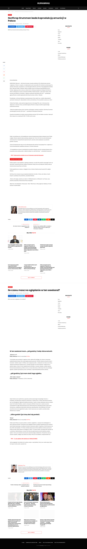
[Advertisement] (31, 70)
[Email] (4, 81)
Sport (56, 8)
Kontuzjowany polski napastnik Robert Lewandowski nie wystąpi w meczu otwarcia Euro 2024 (15, 266)
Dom (23, 8)
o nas (59, 51)
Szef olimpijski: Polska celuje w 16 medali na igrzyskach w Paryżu (15, 246)
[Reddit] (4, 75)
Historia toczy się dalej (16, 159)
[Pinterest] (4, 72)
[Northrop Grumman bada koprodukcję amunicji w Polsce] (31, 44)
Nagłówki (28, 8)
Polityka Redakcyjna (61, 57)
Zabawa (10, 287)
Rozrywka (62, 8)
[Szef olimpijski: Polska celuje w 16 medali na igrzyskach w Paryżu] (15, 239)
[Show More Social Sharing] (35, 26)
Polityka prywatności (62, 59)
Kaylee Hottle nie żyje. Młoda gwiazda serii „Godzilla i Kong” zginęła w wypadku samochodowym (15, 504)
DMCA (59, 55)
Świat (34, 8)
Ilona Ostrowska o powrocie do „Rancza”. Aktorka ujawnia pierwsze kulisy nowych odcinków (31, 504)
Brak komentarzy (19, 23)
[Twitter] (4, 68)
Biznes (39, 8)
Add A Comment (31, 277)
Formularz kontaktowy (62, 53)
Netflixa (28, 419)
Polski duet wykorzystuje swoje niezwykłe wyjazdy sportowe (46, 246)
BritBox (28, 356)
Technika (50, 8)
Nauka (44, 8)
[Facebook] (4, 65)
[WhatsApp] (4, 78)
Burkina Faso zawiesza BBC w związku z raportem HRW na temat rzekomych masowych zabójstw (42, 227)
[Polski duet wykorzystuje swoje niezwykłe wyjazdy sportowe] (47, 239)
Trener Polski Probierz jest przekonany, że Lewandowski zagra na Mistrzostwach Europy (30, 266)
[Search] (78, 8)
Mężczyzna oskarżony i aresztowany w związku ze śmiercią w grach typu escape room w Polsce (30, 521)
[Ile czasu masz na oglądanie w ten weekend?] (31, 314)
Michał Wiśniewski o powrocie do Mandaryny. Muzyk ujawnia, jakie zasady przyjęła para (47, 504)
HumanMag (41, 545)
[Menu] (9, 8)
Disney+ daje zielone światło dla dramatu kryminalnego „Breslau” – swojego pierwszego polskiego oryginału (47, 522)
